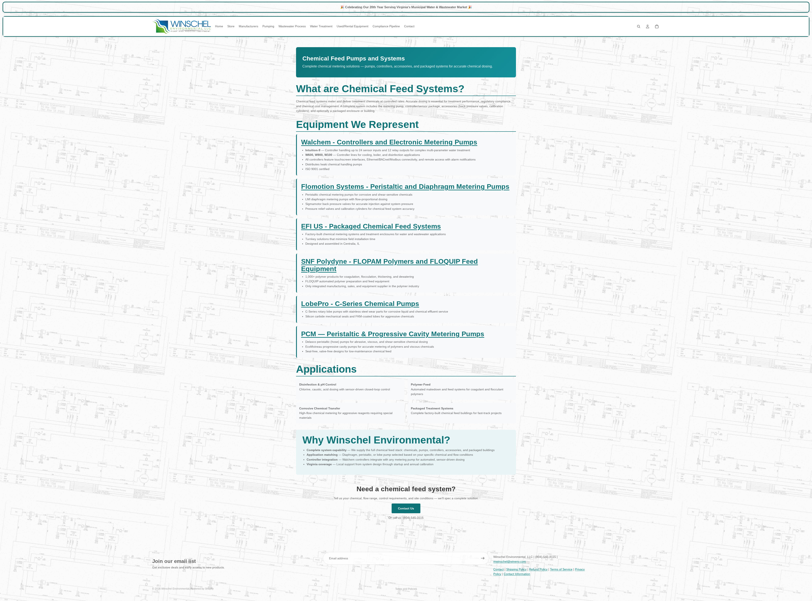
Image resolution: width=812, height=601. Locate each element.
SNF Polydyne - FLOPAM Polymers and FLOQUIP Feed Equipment (389, 265)
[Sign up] (482, 558)
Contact (498, 569)
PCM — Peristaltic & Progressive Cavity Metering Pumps (392, 334)
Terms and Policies (406, 588)
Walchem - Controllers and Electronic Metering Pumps (389, 142)
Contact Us (406, 508)
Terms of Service (561, 569)
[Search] (638, 26)
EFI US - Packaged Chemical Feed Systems (371, 226)
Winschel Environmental (175, 588)
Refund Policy (538, 569)
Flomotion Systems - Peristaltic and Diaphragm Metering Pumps (405, 186)
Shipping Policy (516, 569)
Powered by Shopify (202, 588)
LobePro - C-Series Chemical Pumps (360, 303)
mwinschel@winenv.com (509, 561)
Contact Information (517, 574)
